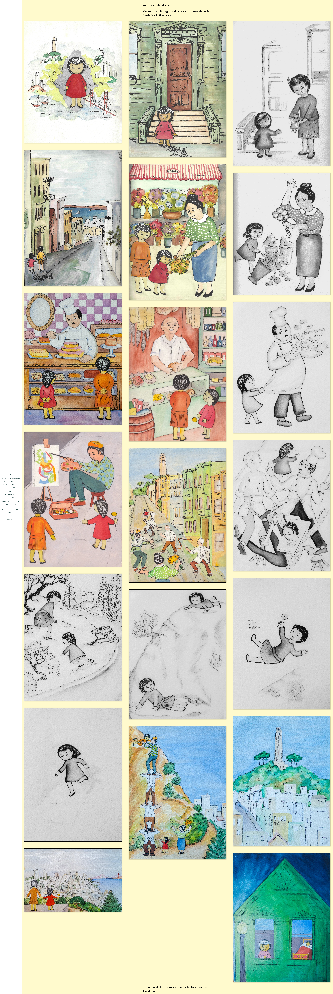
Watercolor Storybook (11, 505)
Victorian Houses (10, 484)
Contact (10, 519)
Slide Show (11, 516)
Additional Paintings (11, 509)
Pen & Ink (11, 491)
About (11, 512)
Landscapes (11, 498)
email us (203, 987)
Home (11, 474)
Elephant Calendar (10, 501)
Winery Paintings (11, 481)
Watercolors (10, 494)
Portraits (11, 488)
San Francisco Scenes (11, 478)
